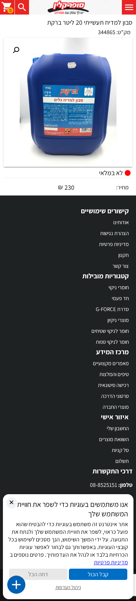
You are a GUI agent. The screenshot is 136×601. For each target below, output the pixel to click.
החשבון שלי (118, 428)
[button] (15, 50)
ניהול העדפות (68, 587)
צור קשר (120, 265)
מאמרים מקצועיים (111, 363)
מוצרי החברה (116, 406)
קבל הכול (98, 574)
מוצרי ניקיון (118, 319)
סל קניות (120, 450)
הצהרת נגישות (114, 233)
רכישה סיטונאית (113, 385)
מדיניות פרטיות (114, 244)
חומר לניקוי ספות (112, 341)
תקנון (123, 254)
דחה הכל (38, 574)
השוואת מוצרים (114, 439)
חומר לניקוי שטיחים (110, 330)
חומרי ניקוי (118, 287)
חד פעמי (120, 298)
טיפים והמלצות (114, 374)
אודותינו (121, 222)
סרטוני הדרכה (115, 395)
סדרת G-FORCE (112, 309)
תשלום (122, 460)
